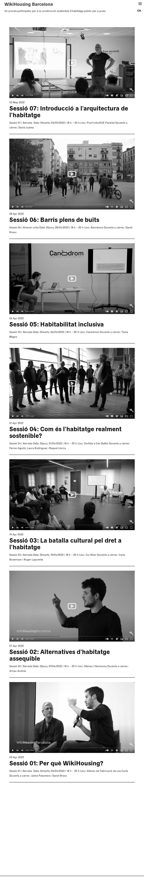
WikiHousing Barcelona (28, 4)
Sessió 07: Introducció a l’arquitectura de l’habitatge (68, 111)
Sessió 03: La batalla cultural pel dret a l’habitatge (65, 543)
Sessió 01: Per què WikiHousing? (56, 763)
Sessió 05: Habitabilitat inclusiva (56, 324)
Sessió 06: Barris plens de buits (54, 219)
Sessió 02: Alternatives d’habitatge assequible (59, 655)
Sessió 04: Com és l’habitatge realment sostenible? (65, 432)
